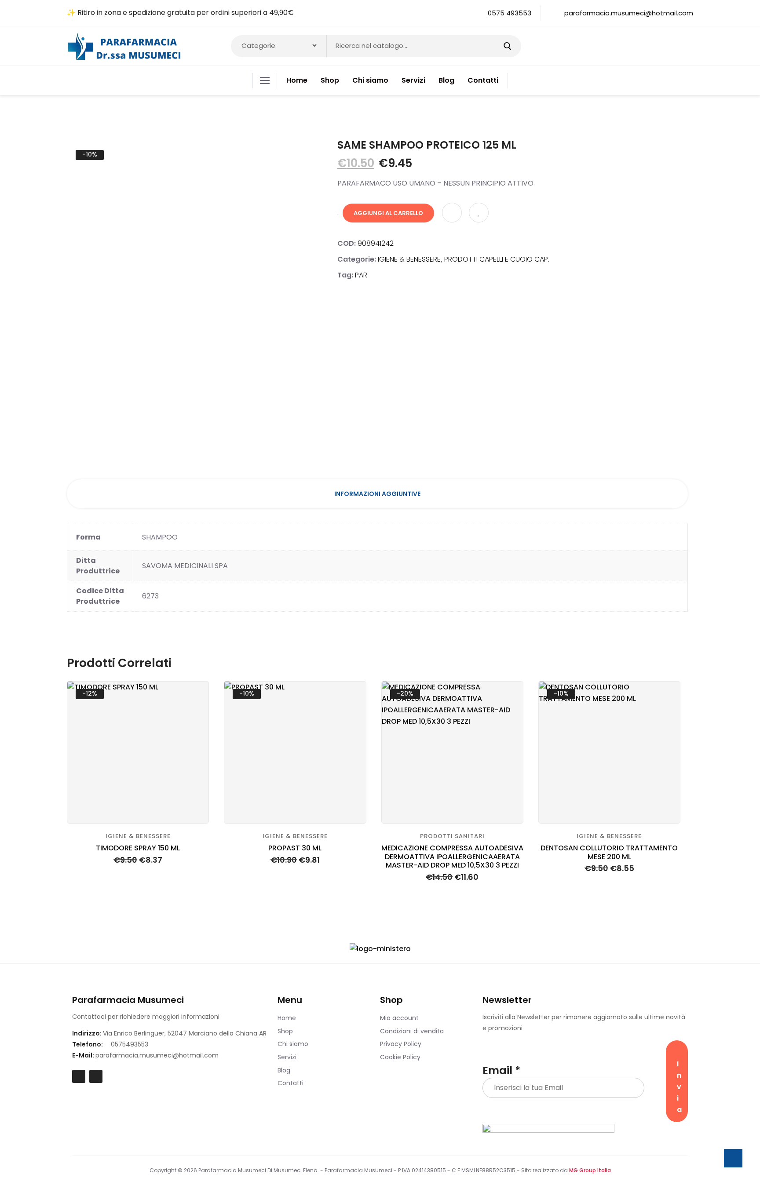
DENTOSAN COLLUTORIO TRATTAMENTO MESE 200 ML (609, 852)
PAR (361, 275)
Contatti (290, 1083)
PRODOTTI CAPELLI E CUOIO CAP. (496, 259)
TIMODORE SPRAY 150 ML (138, 848)
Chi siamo (293, 1043)
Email (501, 1070)
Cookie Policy (400, 1057)
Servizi (287, 1057)
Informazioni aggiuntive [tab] (377, 493)
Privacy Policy (400, 1043)
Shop (285, 1031)
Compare (452, 212)
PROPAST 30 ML (295, 848)
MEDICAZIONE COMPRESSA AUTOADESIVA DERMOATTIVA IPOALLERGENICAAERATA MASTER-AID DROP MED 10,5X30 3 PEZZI (452, 856)
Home (287, 1018)
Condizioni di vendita (412, 1031)
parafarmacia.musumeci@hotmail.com (157, 1055)
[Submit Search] (507, 46)
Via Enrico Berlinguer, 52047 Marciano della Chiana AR (185, 1033)
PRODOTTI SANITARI (452, 836)
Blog (284, 1070)
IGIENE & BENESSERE (409, 259)
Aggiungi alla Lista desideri (479, 212)
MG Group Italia (590, 1170)
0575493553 (129, 1044)
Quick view (194, 717)
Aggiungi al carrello (388, 213)
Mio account (399, 1018)
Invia (679, 1087)
